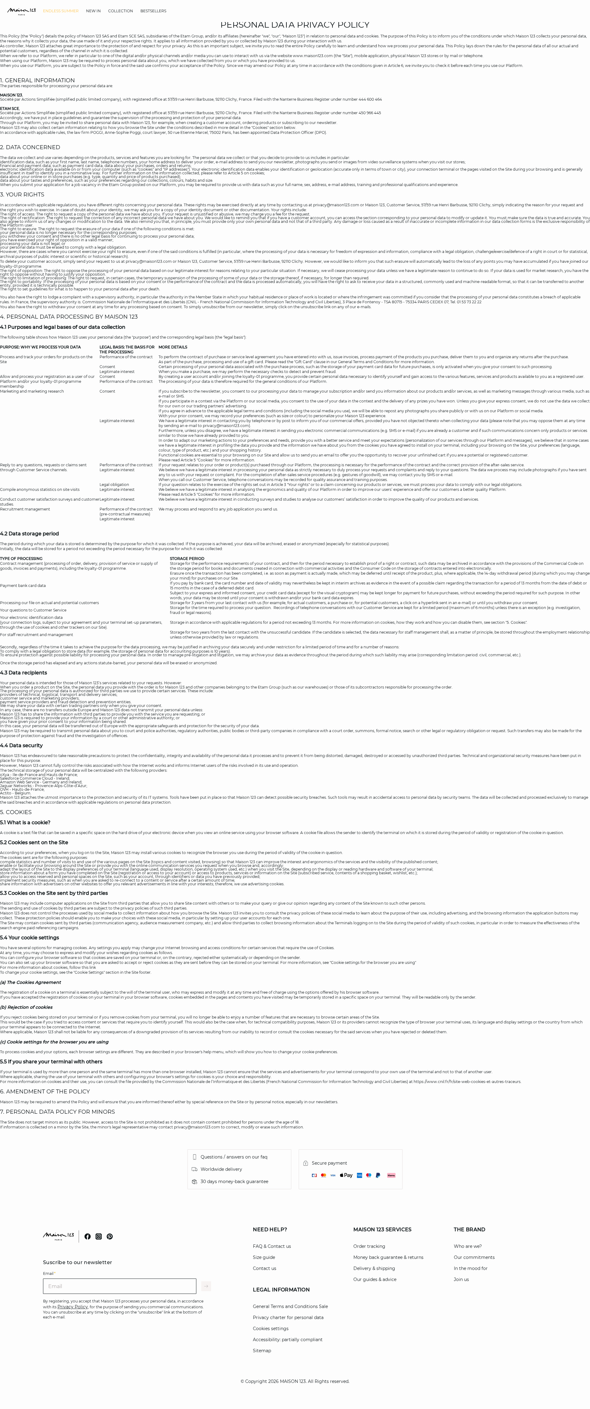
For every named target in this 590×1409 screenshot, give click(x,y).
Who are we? (468, 1246)
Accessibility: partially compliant (288, 1339)
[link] (61, 11)
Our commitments (474, 1257)
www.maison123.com (313, 55)
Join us (461, 1279)
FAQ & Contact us (272, 1246)
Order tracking (369, 1246)
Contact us (264, 1268)
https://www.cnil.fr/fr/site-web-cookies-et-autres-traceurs (467, 1081)
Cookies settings (271, 1328)
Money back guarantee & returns (388, 1257)
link (92, 967)
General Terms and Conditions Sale (290, 1306)
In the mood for (471, 1268)
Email (49, 1273)
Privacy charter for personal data (288, 1317)
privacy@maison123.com (336, 205)
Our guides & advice (374, 1279)
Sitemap (262, 1350)
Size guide (264, 1257)
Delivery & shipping (374, 1268)
